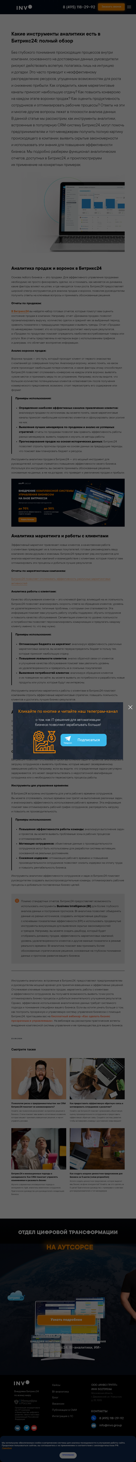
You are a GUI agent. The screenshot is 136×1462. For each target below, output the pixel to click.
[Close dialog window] (130, 707)
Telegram (68, 743)
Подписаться (89, 740)
